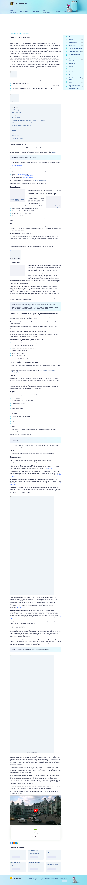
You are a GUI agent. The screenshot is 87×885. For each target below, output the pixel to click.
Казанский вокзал (34, 853)
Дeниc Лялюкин (35, 837)
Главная (12, 33)
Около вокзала (17, 135)
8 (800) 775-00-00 (29, 151)
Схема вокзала (17, 117)
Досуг (76, 82)
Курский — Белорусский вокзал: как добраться (17, 200)
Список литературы (31, 879)
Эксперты (43, 879)
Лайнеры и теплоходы (76, 51)
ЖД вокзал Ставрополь (18, 852)
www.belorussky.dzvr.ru (40, 180)
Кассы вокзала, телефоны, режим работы (23, 123)
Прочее (76, 75)
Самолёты (76, 72)
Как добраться (17, 112)
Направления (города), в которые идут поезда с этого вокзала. (29, 120)
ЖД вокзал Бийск (34, 866)
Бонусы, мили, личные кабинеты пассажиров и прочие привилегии (76, 86)
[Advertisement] (43, 24)
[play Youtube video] (35, 810)
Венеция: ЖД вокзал (52, 864)
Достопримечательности (76, 48)
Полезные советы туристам (76, 59)
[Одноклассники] (14, 843)
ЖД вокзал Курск (51, 852)
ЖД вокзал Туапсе (16, 866)
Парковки (15, 128)
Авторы (39, 879)
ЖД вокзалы (17, 33)
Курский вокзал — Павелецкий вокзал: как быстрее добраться (54, 206)
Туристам (57, 11)
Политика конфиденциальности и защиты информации (38, 878)
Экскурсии (76, 36)
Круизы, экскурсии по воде (76, 54)
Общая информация (18, 110)
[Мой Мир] (16, 843)
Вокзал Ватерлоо (17, 275)
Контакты (56, 878)
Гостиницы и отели (18, 138)
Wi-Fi (14, 133)
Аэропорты (76, 39)
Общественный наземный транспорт (22, 115)
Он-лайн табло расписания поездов (22, 125)
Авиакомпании (24, 11)
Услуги (14, 130)
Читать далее (16, 857)
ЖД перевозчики (46, 11)
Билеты (65, 11)
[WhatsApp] (17, 843)
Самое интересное (13, 11)
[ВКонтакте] (12, 843)
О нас (36, 879)
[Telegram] (10, 843)
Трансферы (36, 11)
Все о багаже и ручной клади (76, 78)
